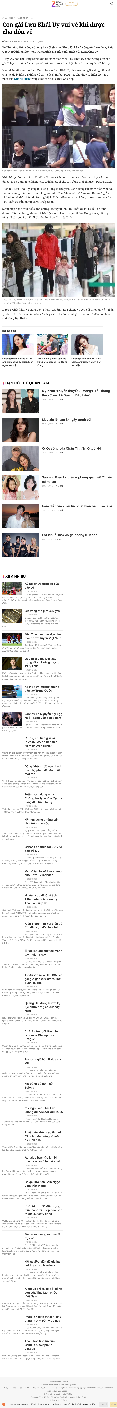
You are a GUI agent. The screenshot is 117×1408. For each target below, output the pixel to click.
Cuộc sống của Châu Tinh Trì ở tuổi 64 (71, 448)
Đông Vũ (6, 41)
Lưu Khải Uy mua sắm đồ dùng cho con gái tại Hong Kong (52, 362)
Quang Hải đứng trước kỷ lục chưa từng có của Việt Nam (42, 1007)
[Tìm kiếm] (112, 4)
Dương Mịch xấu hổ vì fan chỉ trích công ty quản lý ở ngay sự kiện (17, 362)
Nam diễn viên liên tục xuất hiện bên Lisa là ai (77, 506)
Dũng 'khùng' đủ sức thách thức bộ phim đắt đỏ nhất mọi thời (43, 770)
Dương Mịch (22, 79)
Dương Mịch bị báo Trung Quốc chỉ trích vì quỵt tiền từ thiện (86, 362)
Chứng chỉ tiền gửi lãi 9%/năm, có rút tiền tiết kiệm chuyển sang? (41, 742)
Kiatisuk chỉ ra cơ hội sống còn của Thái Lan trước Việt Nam (43, 1292)
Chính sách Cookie (80, 1404)
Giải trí (7, 18)
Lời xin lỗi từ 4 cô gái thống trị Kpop (70, 535)
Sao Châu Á (25, 18)
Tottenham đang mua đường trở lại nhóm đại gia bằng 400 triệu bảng (43, 798)
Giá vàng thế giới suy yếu (42, 611)
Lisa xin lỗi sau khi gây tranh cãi (66, 420)
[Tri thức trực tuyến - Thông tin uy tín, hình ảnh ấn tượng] (64, 4)
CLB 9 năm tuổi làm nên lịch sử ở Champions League (41, 1035)
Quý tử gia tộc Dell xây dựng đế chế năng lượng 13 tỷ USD (42, 662)
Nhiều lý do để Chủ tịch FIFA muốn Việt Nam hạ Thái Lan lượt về (41, 899)
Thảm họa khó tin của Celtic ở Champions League (40, 1345)
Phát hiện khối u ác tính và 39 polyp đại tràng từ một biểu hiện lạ (43, 1136)
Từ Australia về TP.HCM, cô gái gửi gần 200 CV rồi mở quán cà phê (43, 979)
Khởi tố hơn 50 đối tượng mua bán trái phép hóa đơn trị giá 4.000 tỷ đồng (43, 1210)
